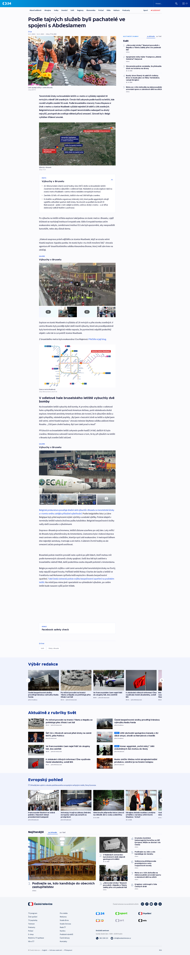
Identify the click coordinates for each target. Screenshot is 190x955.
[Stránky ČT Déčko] (100, 920)
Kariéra (62, 931)
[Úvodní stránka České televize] (40, 904)
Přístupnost (68, 950)
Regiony (80, 10)
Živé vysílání (32, 917)
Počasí (101, 10)
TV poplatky (32, 920)
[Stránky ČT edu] (142, 920)
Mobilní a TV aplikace (36, 938)
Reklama (63, 917)
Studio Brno (64, 920)
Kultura (116, 10)
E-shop (31, 934)
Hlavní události (35, 10)
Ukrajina (47, 10)
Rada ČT (63, 927)
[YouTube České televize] (151, 904)
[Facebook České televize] (147, 904)
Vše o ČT (31, 941)
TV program (32, 913)
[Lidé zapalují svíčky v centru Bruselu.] (72, 61)
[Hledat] (176, 3)
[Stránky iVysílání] (144, 913)
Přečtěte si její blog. (97, 339)
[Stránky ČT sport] (121, 913)
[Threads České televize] (160, 904)
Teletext (31, 924)
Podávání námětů (66, 934)
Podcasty (126, 10)
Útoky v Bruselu (54, 648)
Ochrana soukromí (55, 950)
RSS (160, 950)
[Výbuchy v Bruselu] (77, 143)
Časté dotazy (65, 938)
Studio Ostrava (65, 924)
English (44, 950)
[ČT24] (7, 3)
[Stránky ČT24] (100, 913)
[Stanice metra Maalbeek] (77, 366)
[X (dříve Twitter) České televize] (155, 904)
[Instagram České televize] (142, 904)
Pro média (64, 913)
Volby (56, 10)
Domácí (64, 10)
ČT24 (30, 32)
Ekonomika (91, 10)
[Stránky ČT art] (119, 920)
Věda (109, 10)
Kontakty (63, 941)
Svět (72, 10)
